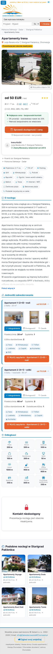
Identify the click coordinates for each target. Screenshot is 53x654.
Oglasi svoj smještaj (31, 639)
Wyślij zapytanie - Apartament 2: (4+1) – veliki (28, 425)
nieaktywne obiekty (13, 644)
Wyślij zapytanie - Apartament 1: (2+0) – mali (28, 358)
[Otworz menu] (3, 3)
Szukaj (46, 24)
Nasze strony (26, 644)
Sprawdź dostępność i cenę (28, 129)
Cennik (43, 328)
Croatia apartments (39, 644)
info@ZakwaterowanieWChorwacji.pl (32, 635)
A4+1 (25, 104)
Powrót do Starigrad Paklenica (16, 158)
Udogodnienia (14, 328)
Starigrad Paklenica (34, 30)
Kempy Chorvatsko (15, 647)
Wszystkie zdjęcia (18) (41, 87)
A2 (20, 104)
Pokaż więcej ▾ (8, 288)
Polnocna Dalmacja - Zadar (12, 30)
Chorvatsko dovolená (31, 647)
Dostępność (30, 328)
